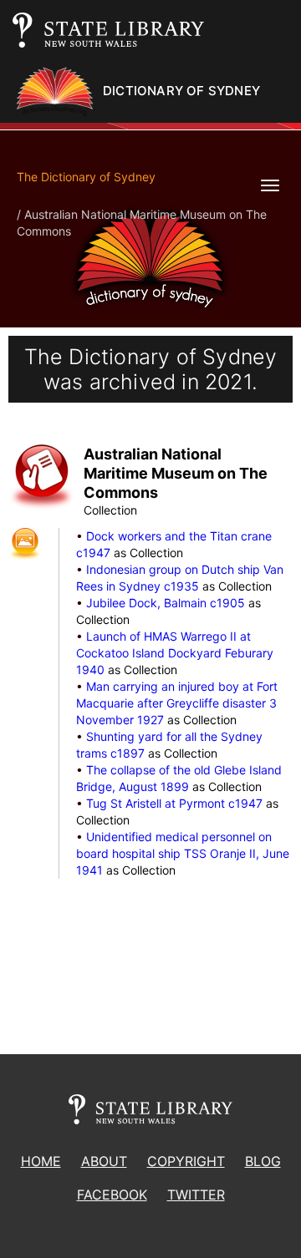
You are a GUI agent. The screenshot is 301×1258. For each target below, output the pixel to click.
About (104, 1161)
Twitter (196, 1194)
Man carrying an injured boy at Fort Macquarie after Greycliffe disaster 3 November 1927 (177, 703)
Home (41, 1161)
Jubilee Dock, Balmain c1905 (165, 603)
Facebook (112, 1194)
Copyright (186, 1161)
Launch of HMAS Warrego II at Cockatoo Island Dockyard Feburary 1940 (174, 653)
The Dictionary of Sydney (86, 177)
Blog (263, 1161)
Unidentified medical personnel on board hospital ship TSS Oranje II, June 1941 (182, 853)
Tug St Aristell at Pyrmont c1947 (174, 803)
